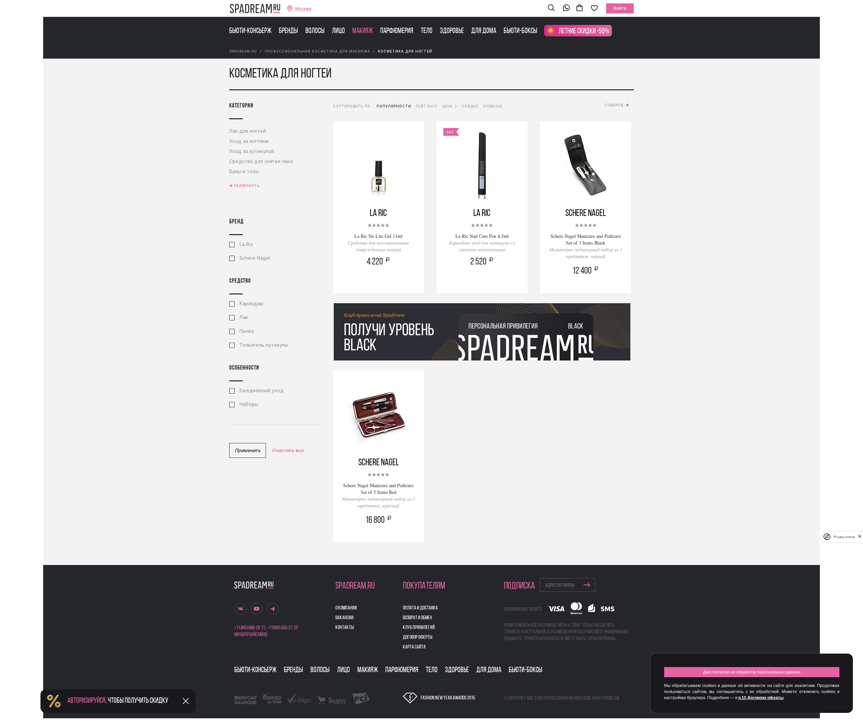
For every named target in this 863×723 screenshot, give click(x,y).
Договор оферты (418, 637)
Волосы (315, 31)
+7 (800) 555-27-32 (282, 628)
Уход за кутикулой (251, 151)
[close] (859, 536)
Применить (248, 450)
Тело (427, 31)
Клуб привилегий (419, 627)
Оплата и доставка (420, 608)
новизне (493, 106)
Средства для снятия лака (261, 161)
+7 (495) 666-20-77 (249, 628)
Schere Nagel (254, 258)
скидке (470, 106)
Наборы (248, 404)
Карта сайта (414, 647)
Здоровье (452, 31)
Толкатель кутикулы (263, 345)
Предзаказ (378, 280)
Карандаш (251, 303)
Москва (303, 8)
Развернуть (247, 186)
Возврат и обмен (417, 618)
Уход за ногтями (249, 141)
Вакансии (344, 618)
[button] (551, 8)
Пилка (246, 331)
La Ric (246, 244)
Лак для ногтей (247, 131)
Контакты (344, 627)
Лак (243, 317)
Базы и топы (244, 171)
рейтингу (427, 106)
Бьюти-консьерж (250, 31)
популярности (394, 106)
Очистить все (287, 450)
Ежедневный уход (261, 390)
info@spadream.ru (250, 634)
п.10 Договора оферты (760, 697)
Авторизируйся (86, 701)
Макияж (362, 31)
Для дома (483, 31)
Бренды (288, 31)
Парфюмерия (396, 31)
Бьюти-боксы (520, 31)
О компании (346, 608)
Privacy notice (844, 536)
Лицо (338, 31)
